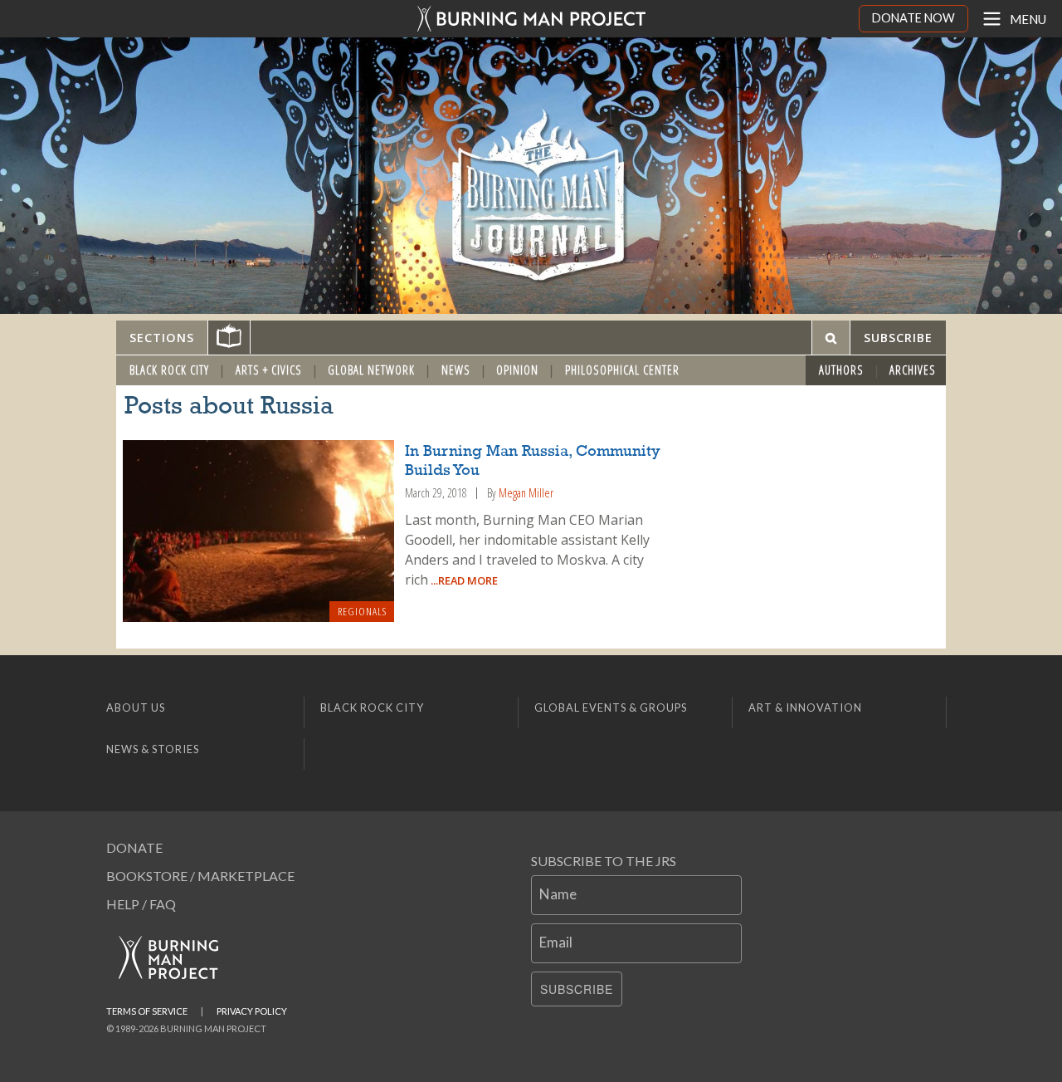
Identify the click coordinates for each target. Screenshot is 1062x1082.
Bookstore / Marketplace (200, 876)
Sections (161, 337)
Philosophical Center (622, 370)
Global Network (371, 370)
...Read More (463, 580)
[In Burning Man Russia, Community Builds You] (258, 531)
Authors (841, 370)
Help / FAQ (141, 904)
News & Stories (152, 749)
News (455, 370)
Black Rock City (169, 370)
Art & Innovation (805, 707)
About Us (135, 707)
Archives (912, 370)
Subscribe (576, 989)
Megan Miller (526, 493)
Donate (134, 847)
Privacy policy (252, 1011)
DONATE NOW (913, 18)
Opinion (517, 370)
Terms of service (147, 1011)
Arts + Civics (269, 370)
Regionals (362, 611)
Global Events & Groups (610, 707)
